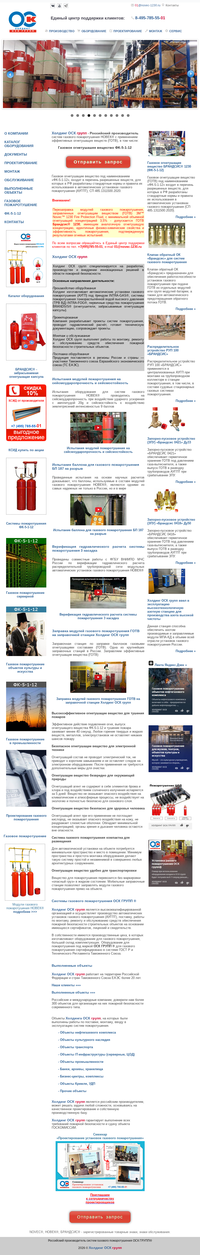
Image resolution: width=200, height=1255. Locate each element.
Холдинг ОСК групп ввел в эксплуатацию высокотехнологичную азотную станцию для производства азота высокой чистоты (170, 610)
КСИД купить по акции (26, 450)
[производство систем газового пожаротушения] (26, 731)
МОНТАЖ (12, 171)
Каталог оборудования (26, 296)
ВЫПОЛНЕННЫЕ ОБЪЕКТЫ (18, 190)
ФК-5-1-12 (12, 213)
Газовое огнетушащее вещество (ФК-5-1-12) (169, 166)
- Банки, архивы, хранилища (80, 1069)
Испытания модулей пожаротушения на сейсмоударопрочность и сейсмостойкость (98, 450)
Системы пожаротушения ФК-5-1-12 (26, 525)
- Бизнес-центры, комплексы (80, 1076)
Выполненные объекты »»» (73, 992)
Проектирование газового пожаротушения (26, 817)
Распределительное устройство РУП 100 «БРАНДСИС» (163, 350)
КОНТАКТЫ (14, 222)
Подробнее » (186, 217)
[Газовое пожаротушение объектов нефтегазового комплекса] (170, 715)
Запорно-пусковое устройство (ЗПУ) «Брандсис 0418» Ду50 (171, 521)
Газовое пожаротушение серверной (25, 594)
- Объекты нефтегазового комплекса (87, 1032)
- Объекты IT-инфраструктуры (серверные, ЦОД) (96, 1054)
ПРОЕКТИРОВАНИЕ (20, 163)
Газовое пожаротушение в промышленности (25, 741)
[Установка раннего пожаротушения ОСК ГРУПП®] (170, 887)
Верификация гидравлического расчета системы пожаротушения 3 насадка (98, 616)
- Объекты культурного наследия (84, 1040)
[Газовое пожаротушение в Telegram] (66, 5)
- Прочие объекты (72, 1091)
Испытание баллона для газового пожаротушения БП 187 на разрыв (98, 532)
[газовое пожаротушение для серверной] (26, 587)
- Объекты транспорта (75, 1047)
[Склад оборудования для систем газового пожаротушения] (100, 74)
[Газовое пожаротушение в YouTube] (59, 5)
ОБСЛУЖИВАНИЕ (19, 180)
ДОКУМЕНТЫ (15, 154)
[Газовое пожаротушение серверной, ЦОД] (170, 829)
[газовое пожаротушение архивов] (26, 656)
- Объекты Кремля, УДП (76, 1084)
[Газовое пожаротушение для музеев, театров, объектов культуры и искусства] (170, 772)
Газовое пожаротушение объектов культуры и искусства (25, 667)
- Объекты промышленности (80, 1062)
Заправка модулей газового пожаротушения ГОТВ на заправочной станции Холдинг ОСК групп (98, 700)
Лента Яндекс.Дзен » (171, 665)
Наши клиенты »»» (66, 985)
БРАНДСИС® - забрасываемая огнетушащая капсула (26, 373)
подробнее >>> (25, 912)
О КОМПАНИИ (16, 133)
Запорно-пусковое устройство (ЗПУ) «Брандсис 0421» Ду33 (171, 440)
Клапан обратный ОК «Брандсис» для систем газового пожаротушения (167, 258)
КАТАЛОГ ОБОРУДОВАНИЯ (18, 144)
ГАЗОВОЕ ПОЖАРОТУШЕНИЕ (20, 203)
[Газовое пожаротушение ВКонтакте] (52, 5)
